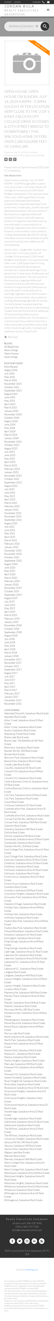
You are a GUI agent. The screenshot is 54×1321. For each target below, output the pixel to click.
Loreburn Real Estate (15, 989)
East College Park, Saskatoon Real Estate (25, 856)
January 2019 (11, 622)
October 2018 (11, 628)
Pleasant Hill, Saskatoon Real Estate (23, 1074)
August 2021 (10, 523)
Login (17, 2)
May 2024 (9, 428)
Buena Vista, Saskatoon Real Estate (22, 761)
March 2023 (10, 465)
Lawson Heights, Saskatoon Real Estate (25, 985)
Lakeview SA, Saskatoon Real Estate (23, 955)
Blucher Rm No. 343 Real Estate (21, 750)
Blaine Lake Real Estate (16, 737)
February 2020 (12, 581)
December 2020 (12, 550)
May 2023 (9, 458)
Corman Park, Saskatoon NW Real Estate (25, 822)
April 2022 (9, 499)
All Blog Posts (11, 346)
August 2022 (10, 485)
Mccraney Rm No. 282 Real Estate (22, 1009)
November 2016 (13, 703)
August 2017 (10, 673)
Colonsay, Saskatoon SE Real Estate (23, 805)
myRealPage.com (31, 1270)
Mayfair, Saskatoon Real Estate (20, 1006)
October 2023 (11, 445)
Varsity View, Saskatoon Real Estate (29, 155)
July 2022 (9, 489)
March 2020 (10, 577)
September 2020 (13, 560)
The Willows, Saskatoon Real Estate (23, 1135)
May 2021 (9, 533)
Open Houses (11, 353)
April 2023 (9, 462)
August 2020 (10, 564)
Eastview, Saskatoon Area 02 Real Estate (25, 859)
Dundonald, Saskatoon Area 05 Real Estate (26, 839)
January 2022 (11, 509)
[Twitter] (19, 1241)
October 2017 (11, 666)
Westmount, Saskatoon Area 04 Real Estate (27, 1172)
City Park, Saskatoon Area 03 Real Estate (25, 795)
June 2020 (9, 567)
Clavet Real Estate (14, 802)
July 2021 (9, 526)
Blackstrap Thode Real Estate (19, 733)
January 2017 (11, 696)
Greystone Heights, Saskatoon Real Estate (26, 893)
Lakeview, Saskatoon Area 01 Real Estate (25, 958)
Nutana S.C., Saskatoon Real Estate (22, 1053)
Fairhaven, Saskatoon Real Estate (21, 873)
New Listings (11, 350)
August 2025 (10, 394)
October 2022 (11, 479)
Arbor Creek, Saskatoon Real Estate (23, 727)
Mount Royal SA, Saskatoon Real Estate (24, 1023)
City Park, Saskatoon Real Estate (21, 798)
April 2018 (9, 649)
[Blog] (41, 1241)
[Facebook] (12, 1241)
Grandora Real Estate (15, 887)
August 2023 (10, 448)
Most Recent (11, 366)
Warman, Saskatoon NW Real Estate (23, 1159)
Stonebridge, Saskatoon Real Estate (23, 1118)
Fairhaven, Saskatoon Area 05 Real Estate (26, 870)
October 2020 (11, 557)
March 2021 (10, 540)
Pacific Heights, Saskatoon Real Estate (24, 1060)
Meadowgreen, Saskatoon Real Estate (24, 1019)
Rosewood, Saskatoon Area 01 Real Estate (26, 1087)
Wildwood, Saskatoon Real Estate (22, 1189)
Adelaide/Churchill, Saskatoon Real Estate (26, 713)
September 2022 (13, 482)
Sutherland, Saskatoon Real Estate (22, 1125)
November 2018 (13, 625)
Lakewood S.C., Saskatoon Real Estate (23, 968)
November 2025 (13, 383)
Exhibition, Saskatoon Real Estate (21, 866)
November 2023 (13, 441)
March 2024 (10, 434)
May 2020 (9, 570)
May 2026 (9, 377)
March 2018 (10, 652)
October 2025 (11, 387)
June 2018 (9, 642)
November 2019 (13, 587)
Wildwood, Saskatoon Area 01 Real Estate (26, 1186)
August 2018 (10, 635)
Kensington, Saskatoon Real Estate (22, 938)
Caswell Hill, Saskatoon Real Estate (23, 778)
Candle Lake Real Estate (17, 764)
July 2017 (9, 676)
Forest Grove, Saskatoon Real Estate (23, 883)
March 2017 (10, 690)
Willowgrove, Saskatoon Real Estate (23, 1200)
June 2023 (9, 455)
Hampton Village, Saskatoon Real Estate (25, 904)
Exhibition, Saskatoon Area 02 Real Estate (26, 863)
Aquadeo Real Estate (15, 716)
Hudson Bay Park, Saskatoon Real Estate (25, 927)
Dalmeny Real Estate (15, 825)
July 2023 (9, 451)
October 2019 (11, 591)
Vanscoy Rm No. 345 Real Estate (21, 1142)
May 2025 (9, 400)
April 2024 (9, 431)
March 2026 (10, 380)
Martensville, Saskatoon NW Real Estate (25, 992)
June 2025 (9, 397)
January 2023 (11, 472)
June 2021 (9, 530)
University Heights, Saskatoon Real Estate (26, 1138)
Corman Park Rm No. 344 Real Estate (23, 819)
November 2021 (13, 516)
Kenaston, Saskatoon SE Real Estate (23, 934)
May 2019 (9, 608)
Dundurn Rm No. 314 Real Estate (21, 846)
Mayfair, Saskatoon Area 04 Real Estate (25, 1002)
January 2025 (11, 411)
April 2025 (9, 404)
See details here (12, 175)
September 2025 (13, 390)
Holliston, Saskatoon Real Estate (21, 917)
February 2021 (12, 543)
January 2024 (11, 438)
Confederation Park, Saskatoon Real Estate (27, 815)
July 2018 (9, 639)
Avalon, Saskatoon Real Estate (20, 730)
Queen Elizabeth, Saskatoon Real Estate (25, 1077)
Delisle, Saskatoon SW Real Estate (22, 836)
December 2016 (12, 700)
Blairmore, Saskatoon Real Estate (21, 747)
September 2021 (13, 519)
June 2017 (9, 679)
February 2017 (12, 693)
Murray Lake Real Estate (17, 1033)
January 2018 (11, 656)
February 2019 (12, 618)
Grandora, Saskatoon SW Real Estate (23, 890)
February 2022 (12, 506)
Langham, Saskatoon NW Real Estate (23, 975)
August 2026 (10, 370)
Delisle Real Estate (14, 832)
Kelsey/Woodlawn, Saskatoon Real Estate (26, 931)
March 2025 (10, 407)
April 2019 (9, 611)
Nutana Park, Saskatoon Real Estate (23, 1050)
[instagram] (27, 1241)
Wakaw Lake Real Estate (17, 1152)
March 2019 (10, 615)
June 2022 (9, 492)
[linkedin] (34, 1241)
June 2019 (9, 605)
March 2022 (10, 502)
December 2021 (12, 513)
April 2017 (9, 686)
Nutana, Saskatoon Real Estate (20, 1057)
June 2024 (9, 424)
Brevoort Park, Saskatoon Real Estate (24, 757)
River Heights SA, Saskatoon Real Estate (25, 1081)
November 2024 (13, 414)
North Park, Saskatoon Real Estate (22, 1040)
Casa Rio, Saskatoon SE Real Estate (22, 767)
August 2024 (10, 421)
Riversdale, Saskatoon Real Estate (22, 1084)
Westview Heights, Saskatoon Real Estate (26, 1183)
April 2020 (9, 574)
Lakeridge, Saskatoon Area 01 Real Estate (26, 951)
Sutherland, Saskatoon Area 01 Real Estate (26, 1121)
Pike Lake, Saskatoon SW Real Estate (23, 1064)
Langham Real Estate (15, 972)
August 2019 (10, 598)
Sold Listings (11, 356)
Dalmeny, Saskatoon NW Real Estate (23, 829)
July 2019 (9, 601)
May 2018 (9, 645)
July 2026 (9, 373)
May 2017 (9, 683)
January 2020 (11, 584)
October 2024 (11, 417)
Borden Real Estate (14, 754)
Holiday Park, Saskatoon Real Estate (23, 914)
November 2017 (13, 662)
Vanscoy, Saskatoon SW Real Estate (22, 1145)
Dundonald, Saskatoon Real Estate (22, 842)
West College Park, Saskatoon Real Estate (26, 1169)
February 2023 (12, 468)
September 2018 (13, 632)
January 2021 (11, 547)
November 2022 (13, 475)
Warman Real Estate (15, 1155)
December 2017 (12, 659)
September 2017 (13, 669)
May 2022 (9, 496)
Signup (7, 2)
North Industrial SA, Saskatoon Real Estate (26, 1036)
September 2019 (13, 594)
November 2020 (13, 553)
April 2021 (9, 536)
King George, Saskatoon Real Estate (23, 948)
